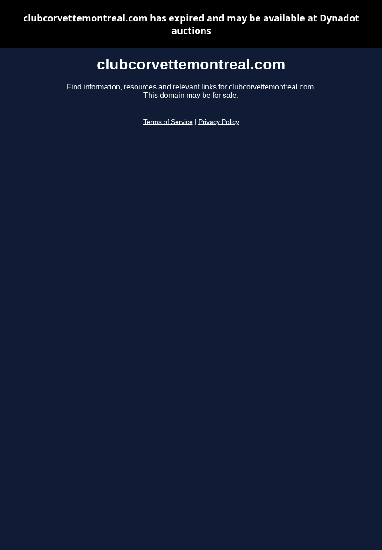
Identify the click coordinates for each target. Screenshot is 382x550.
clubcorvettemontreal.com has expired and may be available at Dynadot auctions (191, 24)
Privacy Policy (218, 121)
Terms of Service (168, 121)
